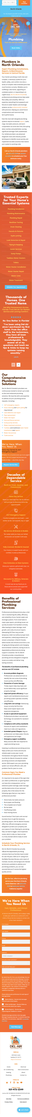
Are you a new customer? (9, 959)
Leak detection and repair (12, 413)
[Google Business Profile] (7, 1082)
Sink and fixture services (12, 420)
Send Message (16, 1027)
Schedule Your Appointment (16, 287)
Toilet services (8, 435)
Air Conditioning (8, 1069)
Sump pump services (11, 423)
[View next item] (18, 365)
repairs (22, 121)
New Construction (23, 1069)
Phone (4, 938)
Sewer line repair (9, 418)
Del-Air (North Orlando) (18, 95)
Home (8, 1067)
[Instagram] (14, 1082)
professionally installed (19, 107)
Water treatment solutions (12, 425)
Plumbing (8, 1075)
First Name (5, 924)
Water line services (10, 433)
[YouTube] (21, 1082)
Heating (8, 1072)
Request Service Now (11, 465)
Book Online (16, 48)
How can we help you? (8, 967)
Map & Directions (16, 1059)
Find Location (24, 2)
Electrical (23, 1067)
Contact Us (23, 1075)
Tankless (7, 428)
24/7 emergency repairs (11, 405)
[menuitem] (8, 1099)
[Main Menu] (3, 23)
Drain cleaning (9, 408)
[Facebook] (10, 1082)
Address (4, 952)
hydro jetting (21, 408)
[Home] (15, 23)
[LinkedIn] (18, 1082)
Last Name (5, 931)
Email (3, 945)
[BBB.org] (25, 1082)
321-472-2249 (16, 1089)
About (23, 1072)
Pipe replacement (9, 415)
